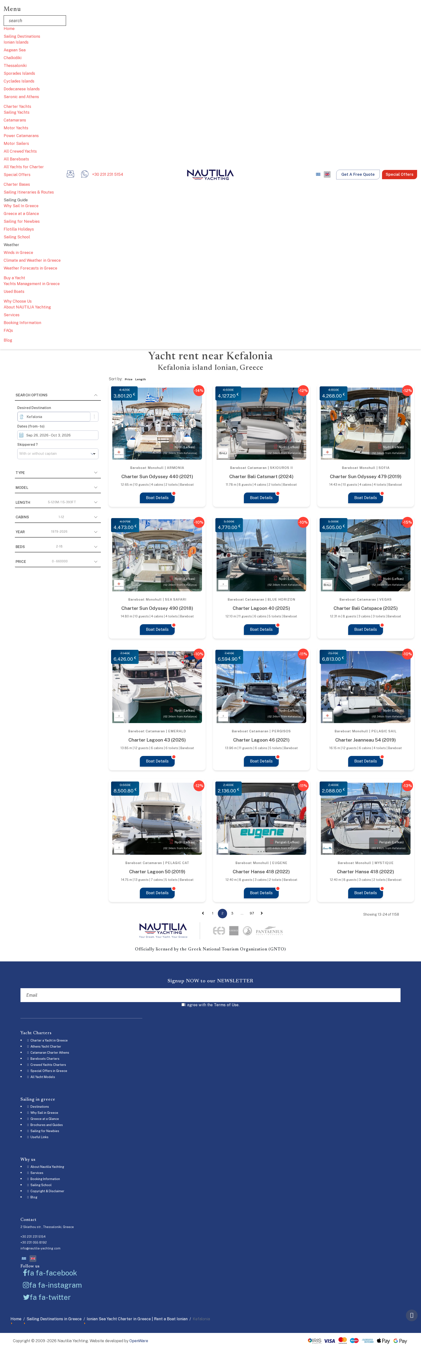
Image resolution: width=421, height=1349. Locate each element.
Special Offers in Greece (48, 1071)
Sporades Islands (19, 73)
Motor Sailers (16, 143)
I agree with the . (212, 1005)
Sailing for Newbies (22, 221)
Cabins (40, 517)
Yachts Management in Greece (32, 283)
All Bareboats (16, 159)
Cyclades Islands (19, 81)
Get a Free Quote (358, 174)
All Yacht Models (42, 1077)
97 (252, 913)
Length (46, 502)
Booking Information (22, 322)
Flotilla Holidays (19, 229)
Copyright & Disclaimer (47, 1191)
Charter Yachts (17, 106)
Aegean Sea (15, 50)
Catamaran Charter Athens (49, 1052)
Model (22, 487)
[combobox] (54, 416)
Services (11, 315)
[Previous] (202, 913)
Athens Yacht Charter (45, 1046)
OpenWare (138, 1341)
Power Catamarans (21, 135)
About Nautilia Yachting (47, 1167)
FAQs (8, 330)
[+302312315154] (84, 175)
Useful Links (39, 1137)
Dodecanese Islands (22, 89)
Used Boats (14, 291)
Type (20, 473)
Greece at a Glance (21, 213)
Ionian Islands (16, 42)
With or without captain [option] (38, 453)
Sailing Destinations (22, 36)
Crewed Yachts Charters (48, 1065)
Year (41, 532)
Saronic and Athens (21, 96)
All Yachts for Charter (24, 167)
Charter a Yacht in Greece (49, 1040)
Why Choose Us (18, 301)
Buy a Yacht (14, 278)
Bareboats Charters (44, 1059)
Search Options (32, 395)
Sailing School (17, 237)
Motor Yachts (16, 128)
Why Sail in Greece (44, 1113)
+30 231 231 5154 (107, 174)
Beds (39, 547)
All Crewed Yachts (20, 151)
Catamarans (15, 120)
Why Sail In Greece (21, 206)
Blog (8, 340)
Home (9, 28)
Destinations (39, 1106)
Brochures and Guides (46, 1125)
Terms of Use (226, 1005)
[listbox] (57, 453)
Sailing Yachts (16, 112)
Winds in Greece (18, 252)
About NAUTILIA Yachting (27, 307)
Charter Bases (17, 184)
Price (42, 561)
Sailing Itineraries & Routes (29, 192)
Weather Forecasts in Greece (30, 268)
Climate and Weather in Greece (32, 260)
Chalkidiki (12, 58)
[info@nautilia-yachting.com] (70, 175)
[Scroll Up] (412, 1315)
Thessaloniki (15, 65)
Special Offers (17, 174)
